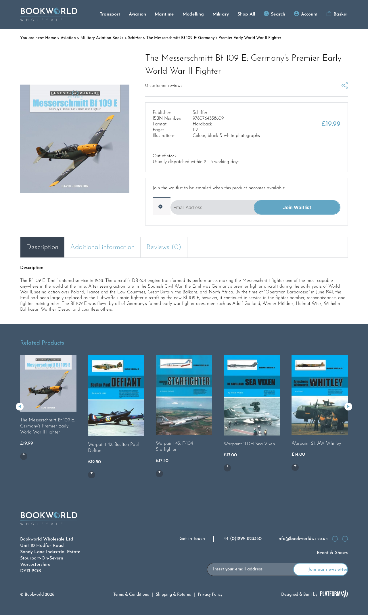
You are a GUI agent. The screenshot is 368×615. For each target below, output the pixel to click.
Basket (341, 14)
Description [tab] (42, 247)
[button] (348, 406)
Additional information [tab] (102, 247)
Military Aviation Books (101, 38)
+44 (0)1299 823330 (241, 538)
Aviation (137, 14)
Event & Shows (332, 553)
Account (309, 14)
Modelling (193, 14)
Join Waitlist (297, 207)
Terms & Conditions (131, 595)
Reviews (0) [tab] (163, 247)
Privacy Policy (210, 595)
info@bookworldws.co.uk (302, 538)
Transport (110, 14)
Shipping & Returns (173, 595)
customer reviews (163, 85)
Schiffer (135, 38)
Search (278, 14)
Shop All (246, 14)
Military (220, 14)
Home (50, 38)
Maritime (164, 14)
